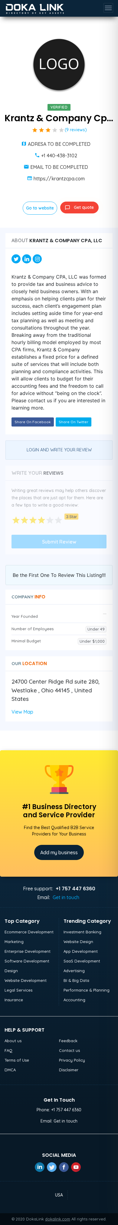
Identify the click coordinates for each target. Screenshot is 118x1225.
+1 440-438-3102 (59, 155)
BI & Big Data (76, 980)
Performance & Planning (87, 990)
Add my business (59, 852)
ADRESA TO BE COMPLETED (59, 144)
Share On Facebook (33, 422)
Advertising (74, 970)
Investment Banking (82, 931)
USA (59, 1195)
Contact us (69, 1050)
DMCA (10, 1069)
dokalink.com (57, 1219)
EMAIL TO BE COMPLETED (59, 167)
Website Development (26, 980)
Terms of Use (17, 1060)
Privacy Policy (72, 1060)
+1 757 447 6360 (66, 1110)
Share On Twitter (73, 422)
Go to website (40, 208)
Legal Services (18, 990)
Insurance (14, 999)
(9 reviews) (76, 129)
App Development (81, 951)
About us (13, 1040)
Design (11, 970)
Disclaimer (68, 1069)
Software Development (27, 961)
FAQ (8, 1050)
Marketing (14, 941)
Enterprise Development (28, 951)
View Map (22, 712)
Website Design (78, 941)
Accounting (74, 999)
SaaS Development (82, 961)
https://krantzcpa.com (59, 179)
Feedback (68, 1040)
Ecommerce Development (29, 931)
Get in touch (66, 897)
